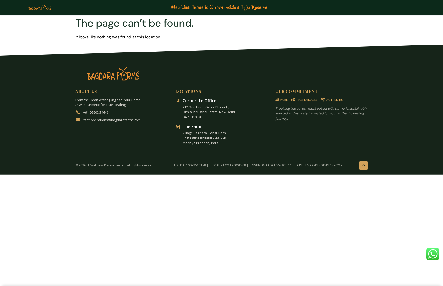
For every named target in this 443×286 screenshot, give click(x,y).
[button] (432, 254)
